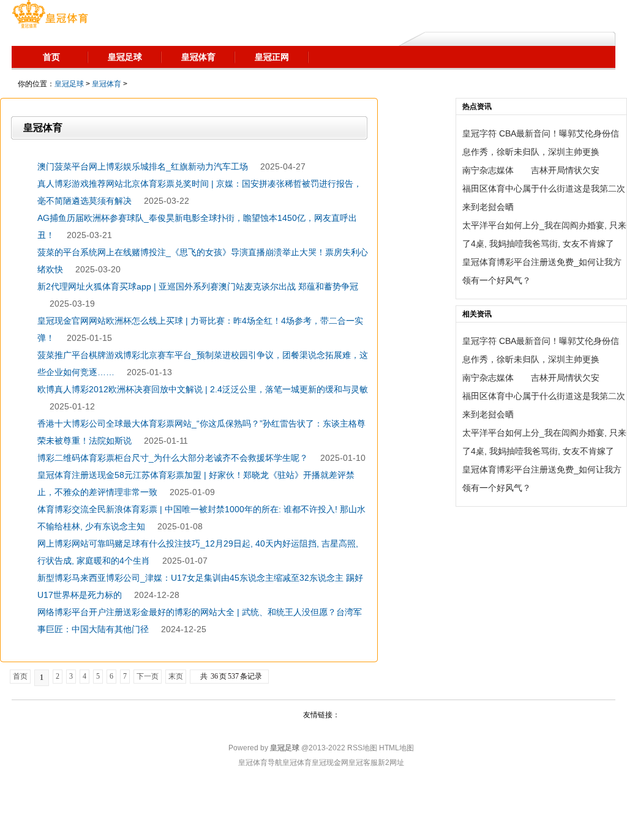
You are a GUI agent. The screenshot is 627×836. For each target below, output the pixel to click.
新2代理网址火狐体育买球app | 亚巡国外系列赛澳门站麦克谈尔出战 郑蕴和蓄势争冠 (197, 286)
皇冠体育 (106, 84)
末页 (175, 676)
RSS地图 (362, 748)
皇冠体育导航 (260, 762)
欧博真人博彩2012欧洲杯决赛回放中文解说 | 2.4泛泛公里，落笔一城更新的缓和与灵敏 (202, 389)
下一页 (148, 676)
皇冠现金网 (330, 762)
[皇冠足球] (50, 15)
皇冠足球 (69, 84)
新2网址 (391, 762)
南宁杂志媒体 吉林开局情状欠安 (530, 170)
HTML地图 (396, 748)
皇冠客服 (363, 762)
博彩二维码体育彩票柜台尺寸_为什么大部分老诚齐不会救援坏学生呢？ (172, 458)
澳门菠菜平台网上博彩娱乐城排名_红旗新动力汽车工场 (142, 166)
